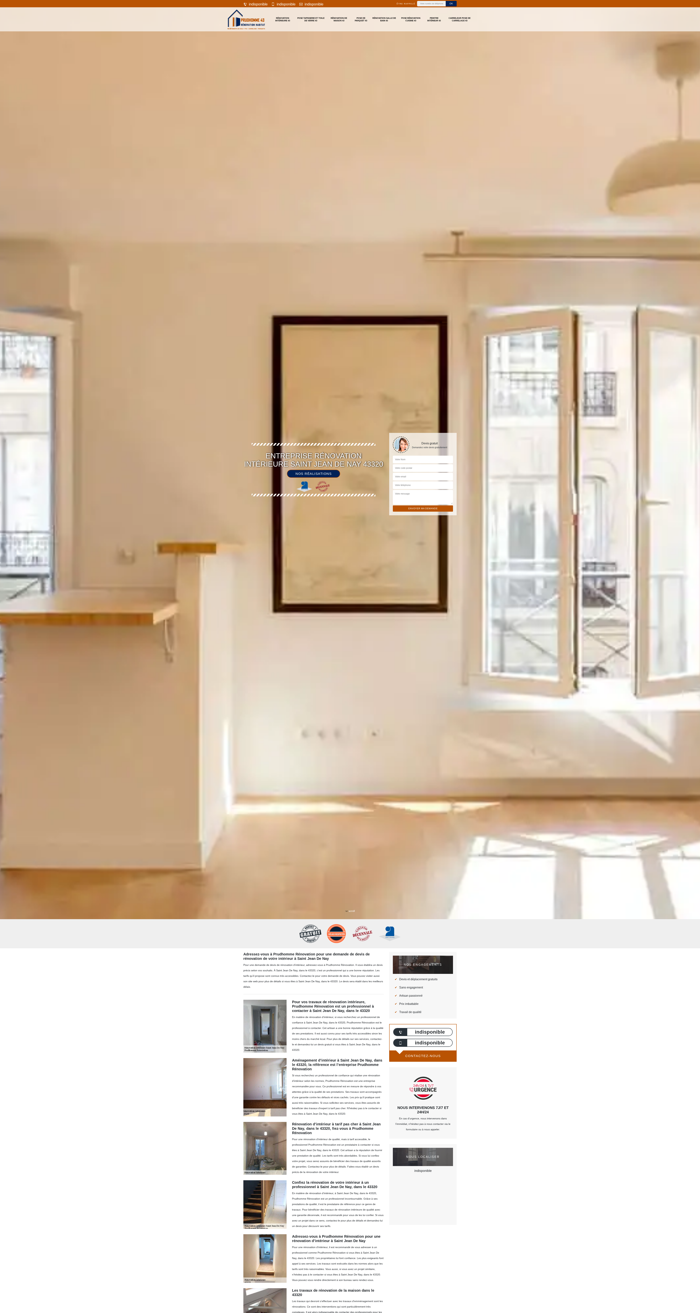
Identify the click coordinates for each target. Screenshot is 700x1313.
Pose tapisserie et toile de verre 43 (310, 19)
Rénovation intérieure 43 (282, 19)
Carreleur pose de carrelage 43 (459, 19)
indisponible (258, 4)
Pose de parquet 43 (361, 19)
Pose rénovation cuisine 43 (410, 19)
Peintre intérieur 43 (434, 19)
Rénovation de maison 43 (339, 19)
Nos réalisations (313, 474)
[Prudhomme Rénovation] (246, 19)
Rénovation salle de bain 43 (384, 19)
